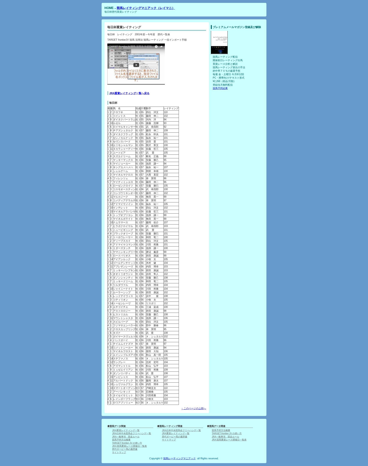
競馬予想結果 (220, 88)
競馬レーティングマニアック (179, 458)
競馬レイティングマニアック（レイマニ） (146, 8)
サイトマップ (119, 452)
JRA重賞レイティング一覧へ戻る (129, 93)
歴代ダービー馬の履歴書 (124, 449)
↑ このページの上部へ (194, 408)
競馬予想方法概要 (121, 439)
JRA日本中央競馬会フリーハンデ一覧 (131, 433)
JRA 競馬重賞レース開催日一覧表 (129, 446)
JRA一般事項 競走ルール (126, 436)
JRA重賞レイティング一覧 (126, 430)
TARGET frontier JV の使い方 (127, 443)
